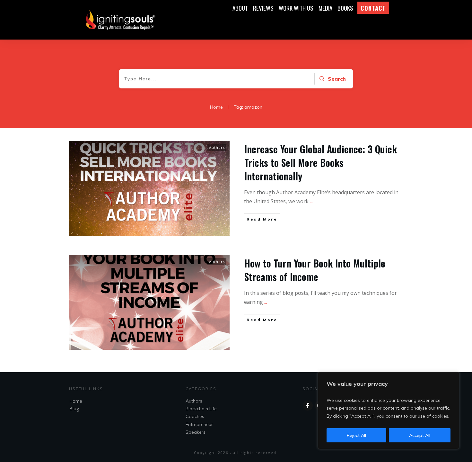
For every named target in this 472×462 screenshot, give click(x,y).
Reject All (356, 435)
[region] (388, 410)
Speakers (195, 432)
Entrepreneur (199, 424)
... (311, 201)
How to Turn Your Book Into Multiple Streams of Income (314, 270)
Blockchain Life (201, 409)
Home (75, 401)
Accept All (419, 435)
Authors (217, 147)
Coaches (195, 416)
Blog (74, 408)
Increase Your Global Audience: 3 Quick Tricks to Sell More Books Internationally (320, 162)
